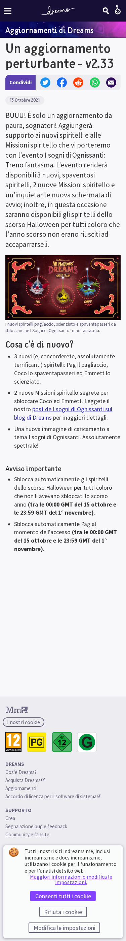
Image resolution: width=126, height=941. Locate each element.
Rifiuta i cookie (63, 912)
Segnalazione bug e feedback (36, 826)
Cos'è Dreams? (21, 772)
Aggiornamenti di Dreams (49, 30)
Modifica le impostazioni (64, 928)
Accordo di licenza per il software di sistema (50, 796)
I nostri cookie (23, 722)
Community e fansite (27, 834)
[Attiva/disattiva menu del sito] (8, 10)
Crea (10, 818)
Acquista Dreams (23, 780)
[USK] (62, 742)
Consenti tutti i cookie (63, 896)
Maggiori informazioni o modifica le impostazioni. (71, 879)
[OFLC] (87, 742)
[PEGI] (13, 742)
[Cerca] (105, 10)
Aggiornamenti (21, 788)
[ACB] (37, 742)
